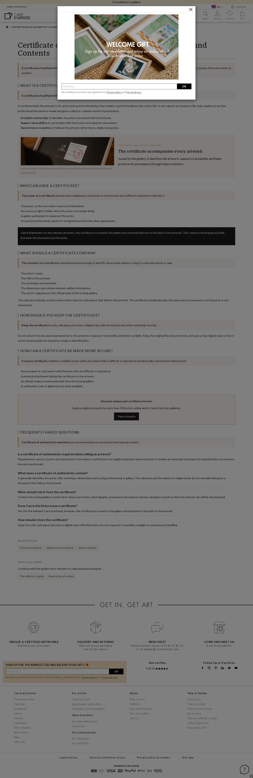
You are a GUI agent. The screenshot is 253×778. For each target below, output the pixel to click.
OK (184, 86)
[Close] (191, 9)
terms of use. (134, 92)
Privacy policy (114, 92)
